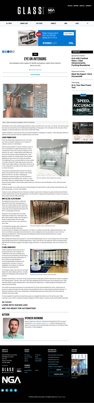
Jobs (25, 372)
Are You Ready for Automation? (19, 308)
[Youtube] (2, 390)
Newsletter (38, 361)
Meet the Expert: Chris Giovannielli (81, 75)
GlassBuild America (53, 357)
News (65, 23)
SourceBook (28, 370)
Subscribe (74, 377)
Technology (75, 82)
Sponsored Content (78, 56)
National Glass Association (55, 355)
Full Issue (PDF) (76, 375)
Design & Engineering (35, 74)
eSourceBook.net (53, 364)
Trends (35, 54)
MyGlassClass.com (53, 359)
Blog (36, 357)
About (26, 361)
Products (53, 23)
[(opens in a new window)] (47, 38)
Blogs (77, 23)
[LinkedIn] (15, 390)
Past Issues (39, 23)
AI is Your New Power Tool (81, 86)
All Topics (9, 23)
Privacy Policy (61, 397)
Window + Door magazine (55, 366)
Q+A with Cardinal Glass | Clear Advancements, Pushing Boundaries (80, 61)
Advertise (59, 370)
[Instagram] (11, 390)
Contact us (5, 365)
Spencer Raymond (36, 69)
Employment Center (53, 362)
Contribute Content (58, 374)
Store (36, 370)
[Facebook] (6, 390)
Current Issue (24, 23)
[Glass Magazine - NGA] (36, 10)
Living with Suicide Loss (15, 305)
